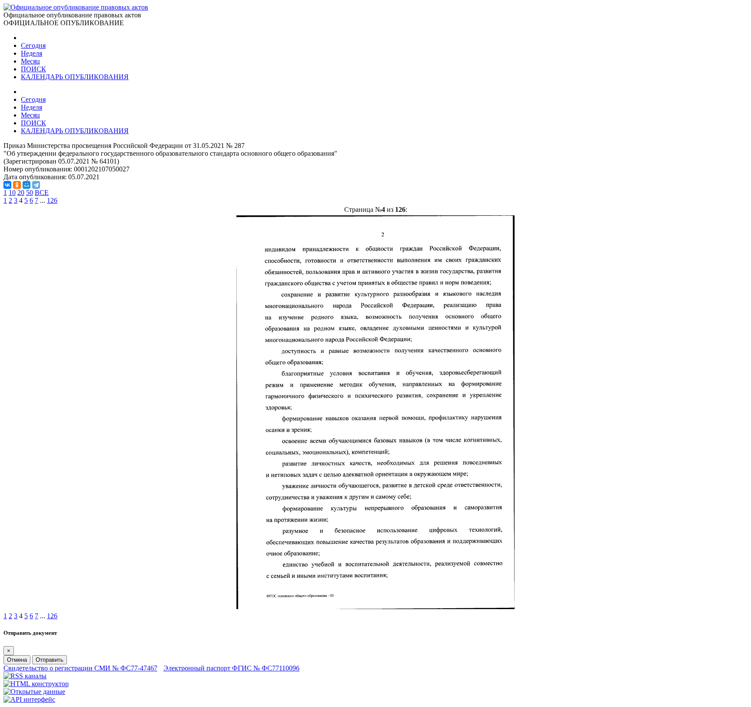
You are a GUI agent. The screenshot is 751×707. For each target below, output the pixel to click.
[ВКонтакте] (7, 185)
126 (52, 200)
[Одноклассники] (17, 185)
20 (20, 192)
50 (29, 192)
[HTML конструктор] (36, 683)
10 (12, 192)
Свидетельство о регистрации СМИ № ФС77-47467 (80, 668)
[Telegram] (36, 185)
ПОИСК (33, 69)
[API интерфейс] (29, 699)
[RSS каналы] (25, 676)
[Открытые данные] (34, 691)
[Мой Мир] (26, 185)
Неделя (31, 53)
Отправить (49, 660)
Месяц (30, 61)
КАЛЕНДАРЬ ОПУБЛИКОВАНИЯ (75, 76)
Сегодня (33, 45)
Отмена (17, 660)
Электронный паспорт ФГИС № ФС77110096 (231, 668)
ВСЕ (42, 192)
